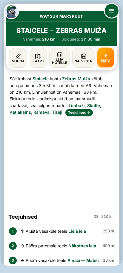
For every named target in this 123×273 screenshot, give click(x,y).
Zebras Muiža (76, 78)
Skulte (93, 105)
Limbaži (77, 105)
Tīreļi (57, 112)
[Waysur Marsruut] (11, 11)
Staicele (41, 78)
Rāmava (41, 112)
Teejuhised (79, 112)
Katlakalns (20, 112)
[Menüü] (111, 10)
